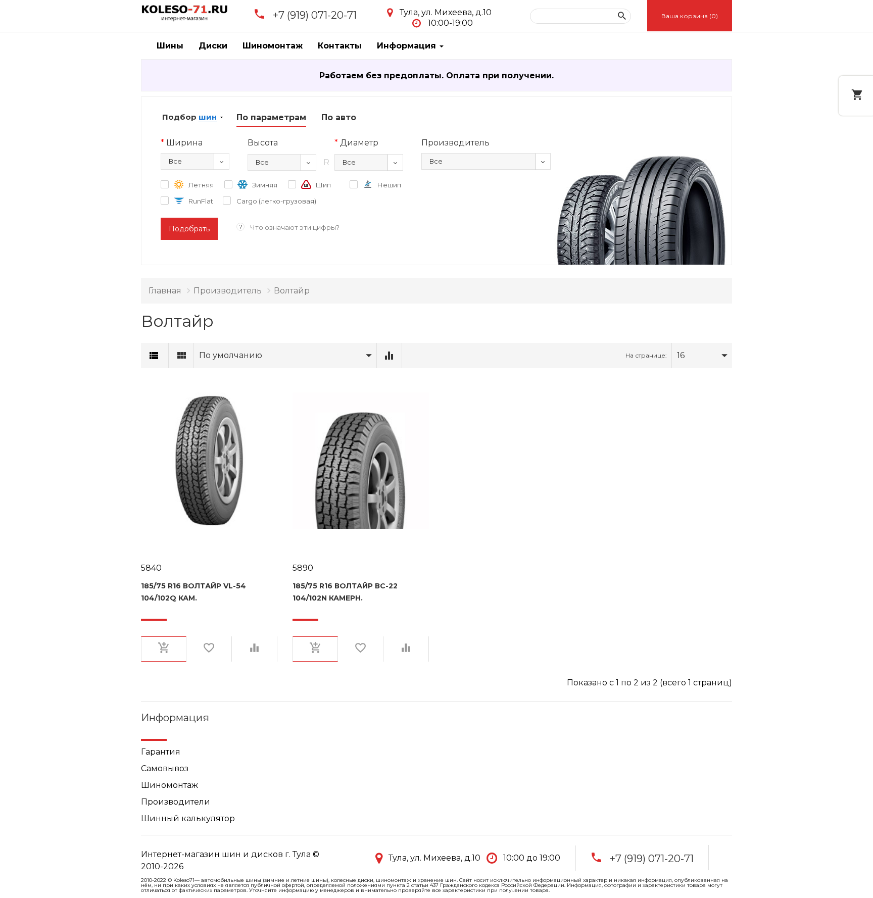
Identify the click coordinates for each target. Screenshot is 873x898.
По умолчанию (230, 355)
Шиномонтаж (273, 46)
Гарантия (160, 752)
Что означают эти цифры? (295, 227)
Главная (165, 290)
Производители (175, 802)
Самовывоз (164, 768)
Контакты (340, 46)
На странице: (646, 355)
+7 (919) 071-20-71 (315, 15)
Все (175, 161)
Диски (213, 46)
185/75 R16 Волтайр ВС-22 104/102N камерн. (345, 592)
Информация (408, 46)
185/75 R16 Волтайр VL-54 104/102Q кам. (193, 592)
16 (681, 355)
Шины (170, 46)
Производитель (227, 290)
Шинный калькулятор (188, 818)
